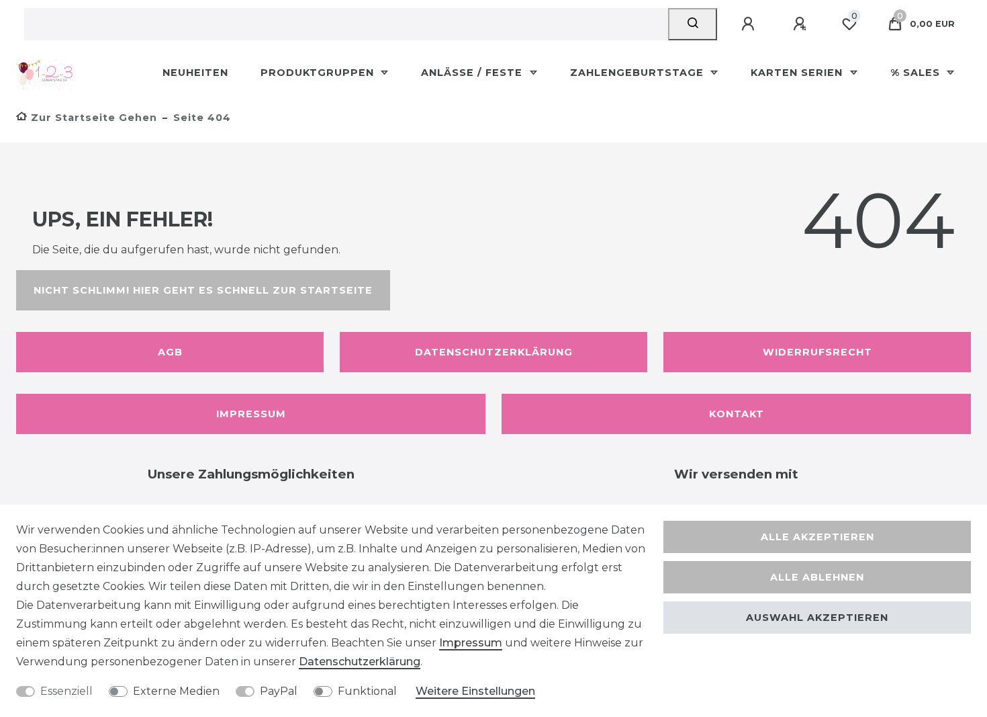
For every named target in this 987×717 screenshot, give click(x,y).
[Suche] (692, 24)
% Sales (916, 73)
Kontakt (736, 414)
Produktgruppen (319, 73)
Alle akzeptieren (817, 537)
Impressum (251, 414)
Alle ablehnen (817, 577)
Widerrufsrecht (817, 352)
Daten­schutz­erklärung (359, 661)
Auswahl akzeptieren (817, 617)
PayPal (278, 691)
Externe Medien (176, 691)
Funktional (367, 691)
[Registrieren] (802, 24)
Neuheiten (195, 73)
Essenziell (66, 691)
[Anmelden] (750, 24)
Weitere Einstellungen (475, 691)
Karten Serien (798, 73)
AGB (170, 352)
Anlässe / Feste (473, 73)
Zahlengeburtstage (638, 73)
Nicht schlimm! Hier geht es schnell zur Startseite (203, 290)
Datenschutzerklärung (494, 352)
